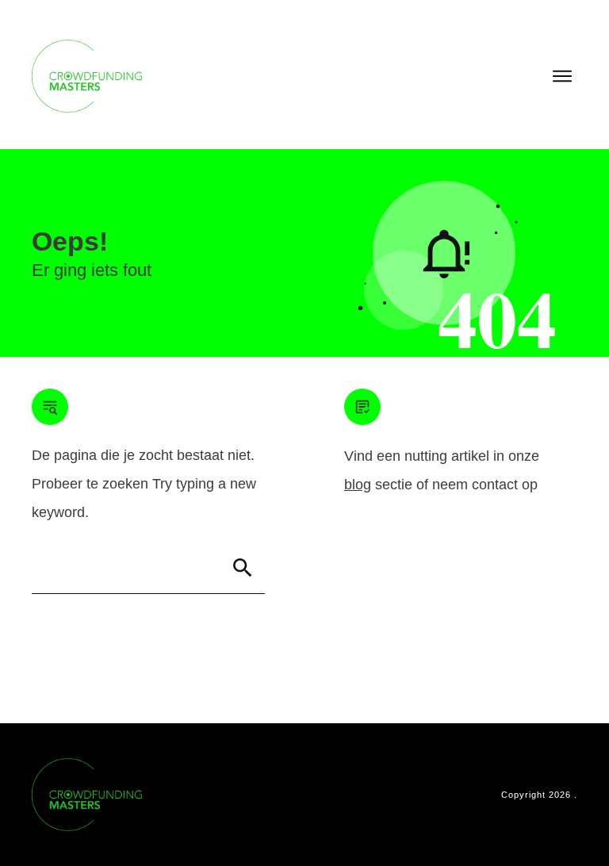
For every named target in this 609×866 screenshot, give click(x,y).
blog (357, 484)
